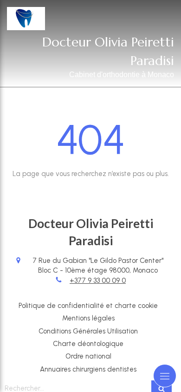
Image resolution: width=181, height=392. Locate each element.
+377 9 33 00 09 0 (98, 280)
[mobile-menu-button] (164, 375)
